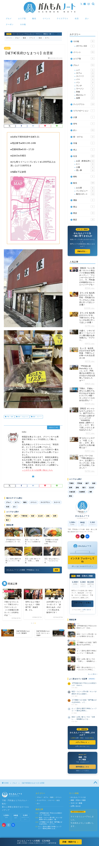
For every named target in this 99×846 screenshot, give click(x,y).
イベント (46, 18)
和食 (84, 92)
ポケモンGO (84, 46)
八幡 (90, 492)
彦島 (48, 516)
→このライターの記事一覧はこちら (37, 470)
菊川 (7, 520)
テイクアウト (62, 18)
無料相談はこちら (82, 767)
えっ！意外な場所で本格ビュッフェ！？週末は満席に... (84, 710)
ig (77, 536)
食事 (85, 98)
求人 (83, 150)
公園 (84, 167)
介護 (83, 117)
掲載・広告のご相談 (77, 800)
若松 (70, 496)
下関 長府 (9, 416)
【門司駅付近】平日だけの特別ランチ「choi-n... (84, 684)
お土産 (84, 188)
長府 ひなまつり (22, 416)
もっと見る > (92, 674)
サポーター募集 (75, 803)
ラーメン (84, 89)
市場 (83, 143)
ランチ (84, 86)
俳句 (83, 124)
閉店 (83, 213)
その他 (23, 24)
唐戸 (16, 516)
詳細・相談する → (71, 842)
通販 (83, 200)
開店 (83, 220)
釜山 (83, 207)
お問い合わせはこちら (82, 746)
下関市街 (24, 516)
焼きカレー (84, 95)
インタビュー (84, 191)
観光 (34, 18)
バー (84, 79)
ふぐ (84, 70)
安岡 (54, 516)
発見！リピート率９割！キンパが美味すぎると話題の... (84, 693)
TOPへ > (57, 34)
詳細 (56, 570)
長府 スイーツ (37, 416)
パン (84, 82)
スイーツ (57, 502)
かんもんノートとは (77, 797)
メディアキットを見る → (82, 604)
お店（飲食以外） (85, 161)
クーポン (10, 24)
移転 (83, 177)
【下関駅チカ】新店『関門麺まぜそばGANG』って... (84, 701)
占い (87, 18)
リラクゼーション (83, 111)
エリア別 (22, 18)
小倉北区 (72, 492)
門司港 (8, 516)
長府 (32, 516)
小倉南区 (82, 492)
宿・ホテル (83, 137)
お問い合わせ (86, 609)
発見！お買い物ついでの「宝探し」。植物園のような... (83, 718)
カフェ (47, 38)
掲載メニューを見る (82, 770)
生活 (77, 18)
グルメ (9, 18)
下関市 (71, 483)
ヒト (84, 164)
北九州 (40, 516)
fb (87, 536)
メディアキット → (82, 742)
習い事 (84, 170)
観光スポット (85, 194)
